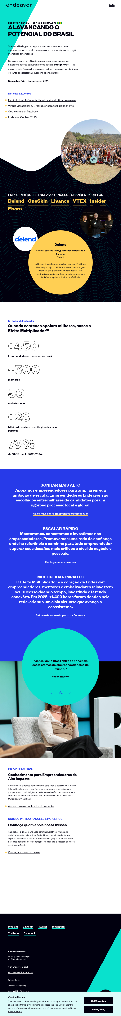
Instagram (58, 926)
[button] (111, 4)
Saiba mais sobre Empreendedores (60, 513)
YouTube (13, 933)
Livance (60, 202)
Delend (16, 202)
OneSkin (38, 202)
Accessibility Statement (19, 991)
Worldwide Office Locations (20, 972)
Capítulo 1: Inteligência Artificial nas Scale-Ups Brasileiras (42, 100)
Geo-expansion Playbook (23, 111)
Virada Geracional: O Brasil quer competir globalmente (41, 105)
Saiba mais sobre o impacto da (60, 615)
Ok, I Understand (98, 1000)
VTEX (79, 202)
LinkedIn (28, 926)
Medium (13, 926)
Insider (98, 202)
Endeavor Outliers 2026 (22, 117)
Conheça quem (60, 562)
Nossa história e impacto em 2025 (28, 81)
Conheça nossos (24, 852)
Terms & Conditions (17, 986)
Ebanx (15, 209)
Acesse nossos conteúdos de (31, 806)
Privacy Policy (14, 980)
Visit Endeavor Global (18, 967)
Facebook (30, 933)
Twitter (42, 926)
